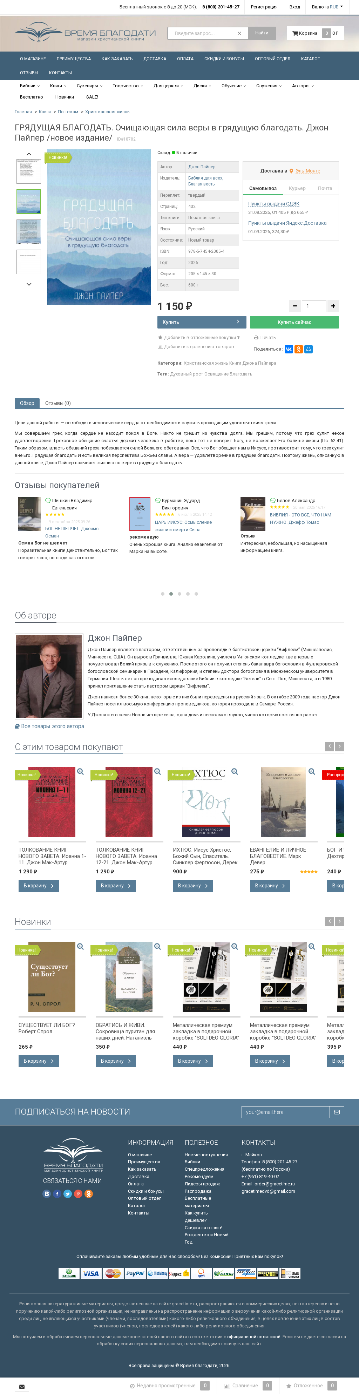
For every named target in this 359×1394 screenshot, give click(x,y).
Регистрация (264, 6)
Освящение (216, 374)
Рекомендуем (199, 1176)
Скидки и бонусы (224, 58)
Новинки (64, 97)
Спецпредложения (204, 1169)
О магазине (33, 58)
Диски (200, 85)
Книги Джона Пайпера (252, 363)
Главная (23, 111)
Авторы (301, 85)
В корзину (36, 885)
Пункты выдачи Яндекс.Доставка (287, 223)
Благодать (241, 374)
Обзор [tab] (27, 403)
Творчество (126, 85)
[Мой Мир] (308, 349)
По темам (68, 111)
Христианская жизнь (107, 111)
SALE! (92, 97)
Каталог (310, 58)
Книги (56, 85)
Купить (171, 322)
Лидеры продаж (202, 1183)
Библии (27, 85)
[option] (99, 227)
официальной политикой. (254, 1336)
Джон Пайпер (201, 166)
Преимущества (74, 58)
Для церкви (166, 85)
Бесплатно (31, 97)
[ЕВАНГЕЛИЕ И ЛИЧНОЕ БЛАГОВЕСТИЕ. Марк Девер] (284, 802)
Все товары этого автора (52, 726)
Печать (267, 337)
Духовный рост (186, 374)
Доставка (154, 58)
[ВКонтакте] (289, 349)
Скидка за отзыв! (203, 1227)
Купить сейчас (294, 322)
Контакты (60, 72)
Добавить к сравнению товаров (198, 346)
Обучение (232, 85)
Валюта (325, 6)
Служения (266, 85)
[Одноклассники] (298, 349)
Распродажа (198, 1191)
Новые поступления (206, 1154)
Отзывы (29, 72)
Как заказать (117, 58)
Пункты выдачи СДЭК (273, 204)
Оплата (185, 58)
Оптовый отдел (272, 58)
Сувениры (87, 85)
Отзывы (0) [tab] (58, 403)
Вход (295, 6)
